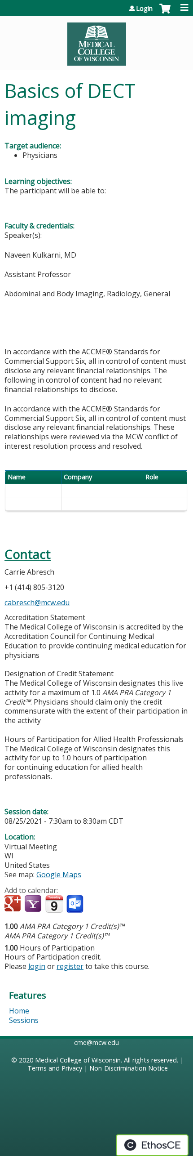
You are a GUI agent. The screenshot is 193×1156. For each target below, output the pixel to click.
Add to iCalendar (54, 904)
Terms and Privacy (54, 1068)
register (70, 966)
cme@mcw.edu (96, 1042)
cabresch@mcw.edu (37, 602)
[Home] (96, 41)
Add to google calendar (13, 904)
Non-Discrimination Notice (128, 1068)
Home (19, 1011)
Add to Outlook (75, 904)
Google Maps (58, 874)
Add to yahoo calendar (34, 904)
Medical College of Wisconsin (78, 1060)
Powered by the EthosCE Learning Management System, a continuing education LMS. (152, 1145)
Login (144, 8)
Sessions (24, 1020)
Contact (27, 554)
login (36, 966)
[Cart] (165, 13)
